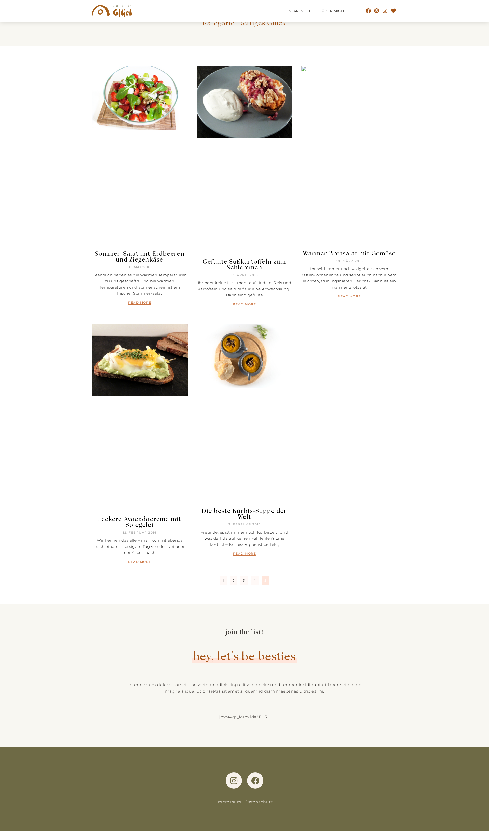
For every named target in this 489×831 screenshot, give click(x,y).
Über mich (333, 11)
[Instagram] (385, 11)
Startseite (300, 11)
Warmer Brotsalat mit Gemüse (349, 253)
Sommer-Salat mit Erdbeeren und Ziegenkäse (140, 256)
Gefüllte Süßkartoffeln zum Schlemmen (244, 264)
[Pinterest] (377, 11)
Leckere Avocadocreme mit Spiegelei (139, 521)
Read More (139, 302)
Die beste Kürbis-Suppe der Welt (244, 513)
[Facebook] (368, 11)
